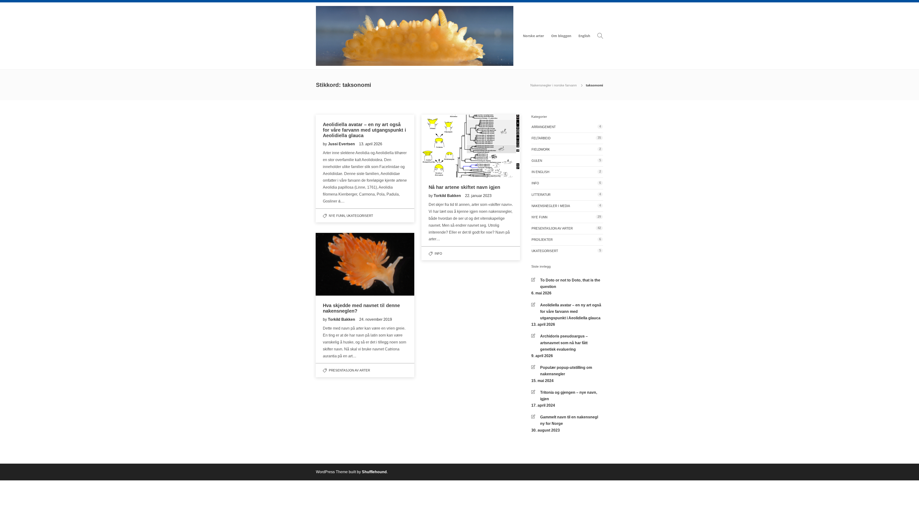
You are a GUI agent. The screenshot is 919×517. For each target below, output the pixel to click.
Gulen (537, 161)
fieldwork (541, 149)
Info (438, 253)
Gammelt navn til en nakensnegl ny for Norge (569, 420)
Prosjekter (542, 240)
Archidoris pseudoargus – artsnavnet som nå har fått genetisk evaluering (564, 342)
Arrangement (544, 127)
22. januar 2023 (478, 196)
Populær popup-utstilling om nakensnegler (566, 370)
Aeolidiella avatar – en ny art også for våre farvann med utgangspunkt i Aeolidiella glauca (570, 311)
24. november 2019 (375, 319)
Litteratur (541, 195)
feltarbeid (541, 138)
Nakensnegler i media (551, 206)
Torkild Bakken (448, 196)
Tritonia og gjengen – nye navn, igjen (568, 395)
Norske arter (533, 36)
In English (540, 172)
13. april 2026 (370, 144)
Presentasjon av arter (349, 370)
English (584, 36)
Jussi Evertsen (342, 144)
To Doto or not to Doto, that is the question (570, 283)
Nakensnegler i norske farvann (554, 85)
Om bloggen (561, 36)
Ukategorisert (360, 216)
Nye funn (337, 216)
